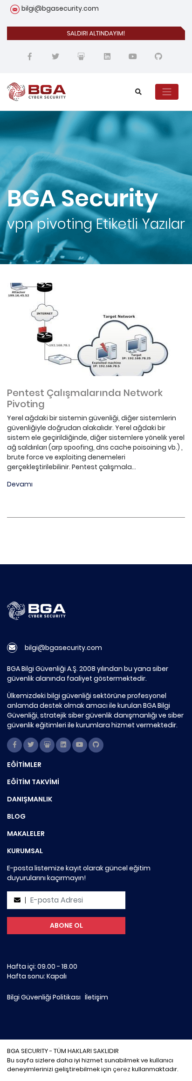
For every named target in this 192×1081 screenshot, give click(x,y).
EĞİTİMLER (24, 764)
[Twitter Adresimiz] (55, 57)
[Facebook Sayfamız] (30, 57)
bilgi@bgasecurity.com (60, 8)
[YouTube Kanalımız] (132, 57)
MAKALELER (26, 833)
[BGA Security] (60, 91)
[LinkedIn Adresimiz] (107, 57)
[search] (138, 92)
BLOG (16, 816)
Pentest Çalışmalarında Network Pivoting (85, 398)
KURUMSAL (25, 850)
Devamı (20, 484)
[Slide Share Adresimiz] (81, 57)
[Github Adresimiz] (158, 57)
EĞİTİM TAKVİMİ (33, 782)
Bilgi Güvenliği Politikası (44, 997)
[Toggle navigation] (166, 92)
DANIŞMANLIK (29, 799)
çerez (121, 1069)
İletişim (96, 997)
